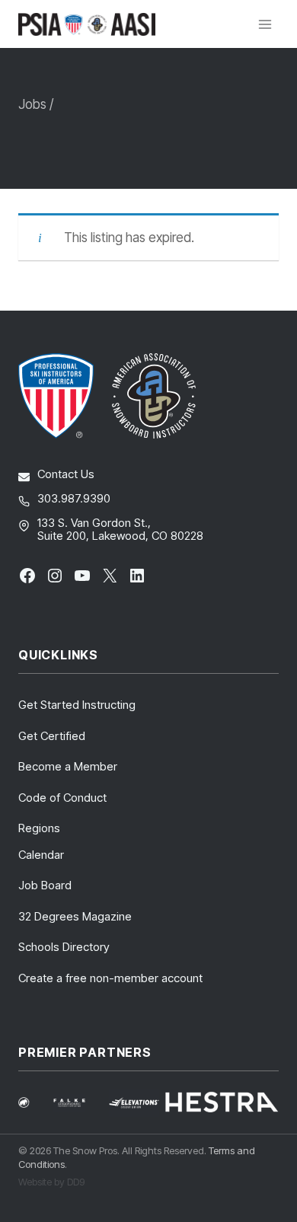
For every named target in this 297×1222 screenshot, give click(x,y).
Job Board (45, 885)
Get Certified (51, 736)
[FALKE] (78, 1103)
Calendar (41, 854)
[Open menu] (265, 24)
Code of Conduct (62, 797)
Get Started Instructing (77, 704)
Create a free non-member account (110, 978)
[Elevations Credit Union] (133, 1103)
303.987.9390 (73, 498)
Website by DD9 (51, 1182)
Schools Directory (64, 947)
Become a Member (67, 766)
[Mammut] (33, 1102)
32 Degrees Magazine (75, 916)
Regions (39, 828)
